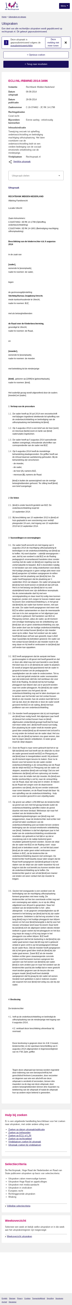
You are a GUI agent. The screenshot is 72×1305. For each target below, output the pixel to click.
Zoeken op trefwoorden (19, 1132)
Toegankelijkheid (38, 1298)
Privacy (20, 1298)
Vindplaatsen (15, 156)
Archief (4, 1302)
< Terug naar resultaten (36, 64)
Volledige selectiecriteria (18, 1206)
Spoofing (50, 1298)
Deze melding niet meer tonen (53, 42)
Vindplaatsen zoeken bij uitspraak (24, 1141)
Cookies (27, 1298)
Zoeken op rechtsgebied (20, 1138)
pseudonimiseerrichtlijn (22, 45)
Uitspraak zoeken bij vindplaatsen (24, 1145)
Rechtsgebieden (16, 112)
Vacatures (59, 1298)
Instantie (12, 87)
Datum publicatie (13, 101)
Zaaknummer (15, 107)
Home (4, 17)
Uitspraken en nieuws (17, 17)
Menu (63, 6)
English (4, 1298)
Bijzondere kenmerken (14, 121)
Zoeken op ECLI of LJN (19, 1135)
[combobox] (36, 176)
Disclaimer (12, 1302)
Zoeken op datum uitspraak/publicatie (26, 1129)
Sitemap (12, 1298)
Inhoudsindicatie (17, 127)
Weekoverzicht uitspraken (19, 1236)
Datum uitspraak (13, 93)
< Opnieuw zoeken (36, 55)
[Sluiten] (65, 42)
